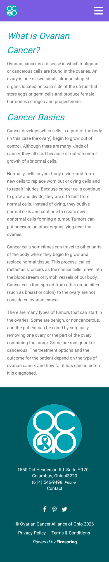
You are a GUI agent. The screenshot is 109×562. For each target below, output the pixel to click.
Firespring (66, 541)
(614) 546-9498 (47, 482)
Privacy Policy (32, 533)
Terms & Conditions (70, 533)
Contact (54, 488)
